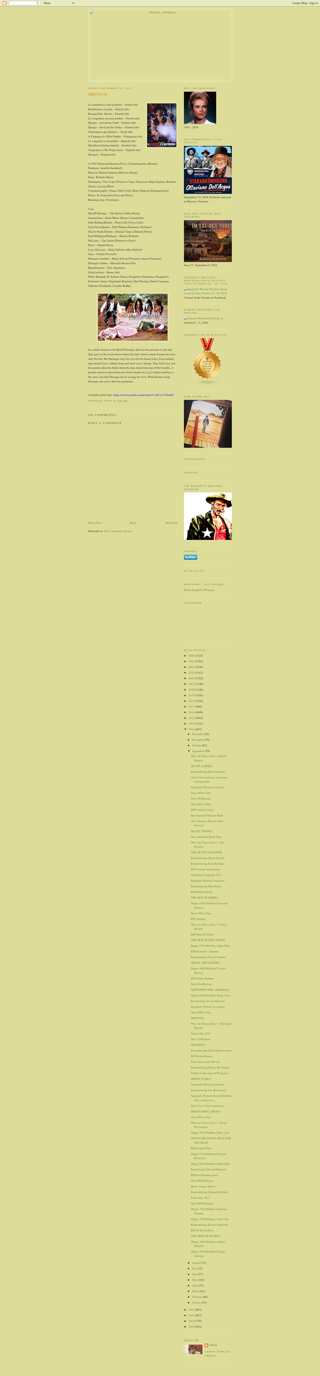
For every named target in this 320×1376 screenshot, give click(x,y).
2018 (192, 701)
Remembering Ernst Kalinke (207, 863)
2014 (192, 723)
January (197, 1302)
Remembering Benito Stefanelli (209, 1225)
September (198, 751)
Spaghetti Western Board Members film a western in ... (211, 1098)
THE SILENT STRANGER (206, 852)
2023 (192, 672)
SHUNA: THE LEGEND (205, 963)
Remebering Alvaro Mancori (208, 1001)
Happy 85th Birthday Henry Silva (211, 995)
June (195, 1274)
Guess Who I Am (201, 793)
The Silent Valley (201, 804)
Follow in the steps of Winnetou (210, 1073)
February (197, 1297)
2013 (192, 729)
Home (133, 523)
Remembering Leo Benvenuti (208, 1090)
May (195, 1280)
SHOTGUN (197, 1018)
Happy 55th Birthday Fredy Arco (210, 1132)
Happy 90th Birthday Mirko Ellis (210, 1164)
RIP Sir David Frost (202, 1230)
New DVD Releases (202, 1181)
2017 (192, 706)
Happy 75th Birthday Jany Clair (210, 1219)
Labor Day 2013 (200, 1198)
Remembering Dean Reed (206, 886)
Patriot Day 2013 (201, 1033)
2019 (192, 695)
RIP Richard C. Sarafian (205, 951)
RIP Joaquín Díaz (201, 1148)
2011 (192, 1315)
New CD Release (201, 798)
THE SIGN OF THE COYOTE (208, 940)
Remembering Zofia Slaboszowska (211, 1050)
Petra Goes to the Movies (205, 1062)
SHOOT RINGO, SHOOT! (206, 1111)
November (198, 740)
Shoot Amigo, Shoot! (203, 1186)
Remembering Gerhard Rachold (209, 1192)
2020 (192, 689)
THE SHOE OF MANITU (205, 1236)
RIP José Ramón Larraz (204, 1175)
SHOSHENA (198, 1045)
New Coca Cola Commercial (207, 1106)
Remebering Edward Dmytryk (208, 1169)
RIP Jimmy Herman (202, 978)
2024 (192, 667)
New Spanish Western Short (207, 815)
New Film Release (201, 984)
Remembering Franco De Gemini (210, 1067)
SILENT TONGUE (201, 831)
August (196, 1263)
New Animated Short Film (206, 837)
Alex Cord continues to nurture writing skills (209, 779)
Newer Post (94, 523)
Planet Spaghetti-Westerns (199, 590)
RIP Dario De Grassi (202, 934)
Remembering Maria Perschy (208, 858)
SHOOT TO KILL (201, 1079)
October (197, 745)
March (196, 1291)
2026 (192, 656)
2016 (192, 712)
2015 (192, 718)
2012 (192, 1310)
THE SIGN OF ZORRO (204, 897)
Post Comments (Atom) (117, 531)
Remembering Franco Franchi (208, 957)
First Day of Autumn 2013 (206, 875)
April (195, 1285)
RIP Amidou (198, 919)
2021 (192, 684)
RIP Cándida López (202, 810)
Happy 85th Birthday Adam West (210, 946)
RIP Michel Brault (201, 892)
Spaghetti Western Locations (208, 787)
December (198, 734)
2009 (192, 1327)
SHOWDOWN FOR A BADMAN (210, 990)
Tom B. (213, 1345)
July (195, 1268)
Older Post (171, 523)
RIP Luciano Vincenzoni (205, 869)
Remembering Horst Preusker (208, 772)
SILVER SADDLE (201, 766)
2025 (192, 661)
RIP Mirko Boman (201, 1056)
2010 (192, 1321)
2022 (192, 678)
